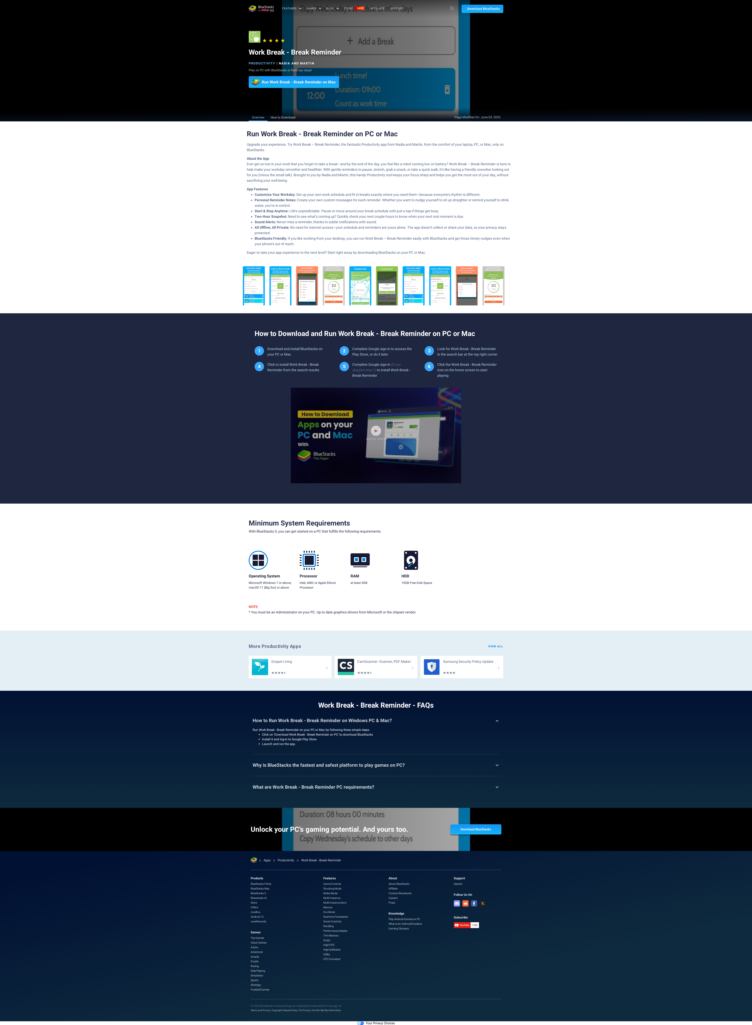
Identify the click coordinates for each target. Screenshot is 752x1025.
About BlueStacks (399, 883)
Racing (255, 966)
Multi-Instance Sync (334, 902)
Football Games (260, 989)
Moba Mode (330, 893)
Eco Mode (329, 912)
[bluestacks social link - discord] (457, 903)
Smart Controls (332, 921)
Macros (327, 907)
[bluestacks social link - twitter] (483, 903)
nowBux (255, 912)
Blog (330, 8)
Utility (326, 954)
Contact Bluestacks (400, 893)
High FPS (328, 944)
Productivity (262, 63)
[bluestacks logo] (261, 8)
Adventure (257, 952)
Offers (254, 907)
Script (326, 940)
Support (396, 8)
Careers (393, 897)
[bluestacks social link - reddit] (465, 903)
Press (392, 902)
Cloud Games (259, 942)
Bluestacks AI (259, 897)
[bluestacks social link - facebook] (474, 903)
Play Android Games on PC (404, 919)
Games (311, 8)
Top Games (257, 937)
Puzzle (254, 961)
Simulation (257, 975)
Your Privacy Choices (380, 1023)
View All (495, 646)
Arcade (255, 956)
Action (254, 947)
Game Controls (332, 883)
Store (353, 8)
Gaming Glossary (399, 928)
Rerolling (328, 926)
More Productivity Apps (275, 646)
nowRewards (258, 921)
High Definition (332, 949)
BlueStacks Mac (260, 888)
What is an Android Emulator (405, 923)
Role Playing (258, 970)
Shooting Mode (332, 888)
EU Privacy (305, 1010)
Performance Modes (335, 930)
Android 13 (257, 916)
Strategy (256, 984)
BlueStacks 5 (258, 893)
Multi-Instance (331, 897)
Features (289, 8)
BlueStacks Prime (261, 883)
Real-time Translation (335, 916)
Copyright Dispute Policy (285, 1010)
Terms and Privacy (260, 1010)
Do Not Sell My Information (326, 1010)
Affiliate (377, 8)
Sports (254, 980)
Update (458, 883)
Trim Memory (331, 935)
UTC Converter (331, 959)
